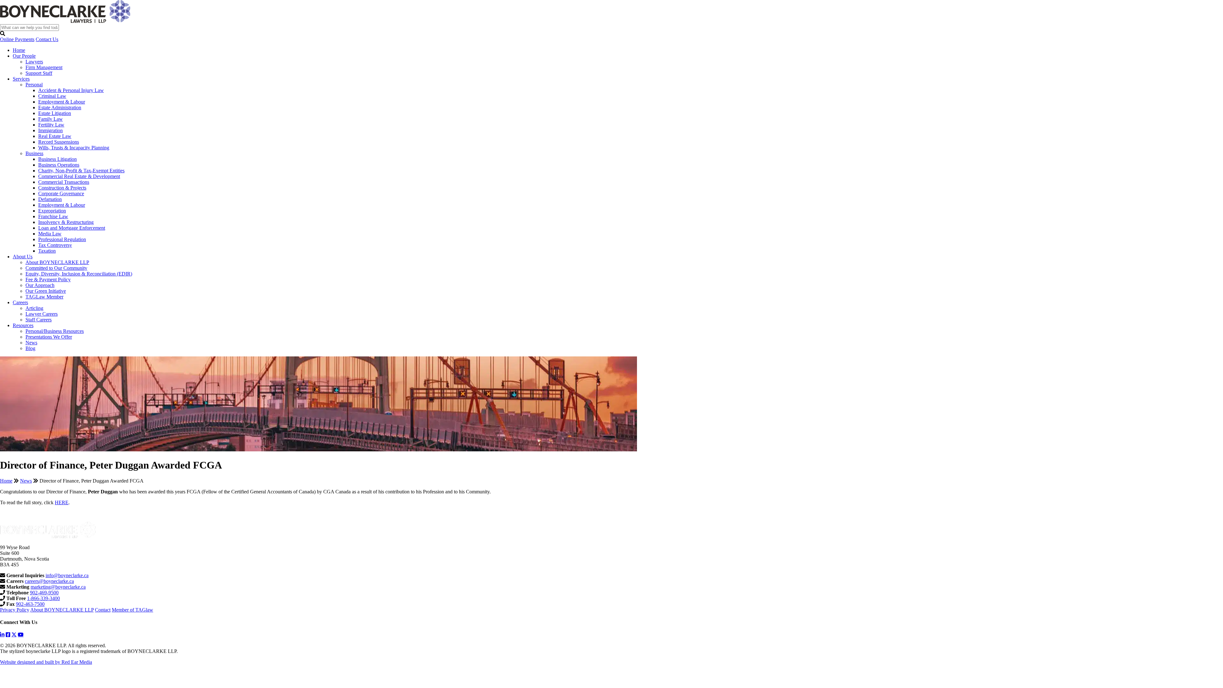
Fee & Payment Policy (48, 279)
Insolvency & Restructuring (66, 222)
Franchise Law (53, 216)
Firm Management (43, 67)
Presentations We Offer (48, 337)
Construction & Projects (62, 187)
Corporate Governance (61, 193)
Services (21, 79)
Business (34, 153)
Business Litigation (57, 159)
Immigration (50, 130)
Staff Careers (38, 319)
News (31, 342)
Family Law (50, 119)
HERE (61, 502)
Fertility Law (51, 124)
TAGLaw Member (44, 296)
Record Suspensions (58, 142)
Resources (23, 325)
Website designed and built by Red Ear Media (46, 662)
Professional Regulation (62, 239)
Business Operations (58, 165)
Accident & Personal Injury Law (71, 90)
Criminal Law (52, 96)
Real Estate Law (54, 136)
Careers (20, 302)
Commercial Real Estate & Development (79, 176)
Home (19, 50)
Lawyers (34, 61)
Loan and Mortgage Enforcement (71, 228)
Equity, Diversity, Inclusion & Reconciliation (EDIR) (78, 273)
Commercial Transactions (63, 182)
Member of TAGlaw (132, 610)
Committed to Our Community (56, 268)
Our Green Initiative (45, 291)
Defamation (50, 199)
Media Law (49, 233)
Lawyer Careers (41, 314)
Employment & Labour (61, 101)
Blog (30, 348)
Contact (103, 610)
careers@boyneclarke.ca (49, 581)
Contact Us (47, 39)
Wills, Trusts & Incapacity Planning (73, 147)
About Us (22, 256)
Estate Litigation (54, 113)
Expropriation (52, 210)
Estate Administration (59, 107)
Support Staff (38, 73)
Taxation (47, 251)
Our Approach (39, 285)
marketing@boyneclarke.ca (58, 587)
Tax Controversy (55, 245)
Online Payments (17, 39)
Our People (24, 56)
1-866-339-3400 (43, 598)
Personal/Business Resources (54, 331)
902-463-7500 (30, 604)
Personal (34, 84)
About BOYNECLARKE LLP (57, 262)
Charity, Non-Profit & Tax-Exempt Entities (81, 170)
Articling (34, 308)
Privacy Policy (14, 610)
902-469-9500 (44, 592)
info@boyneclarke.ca (67, 575)
